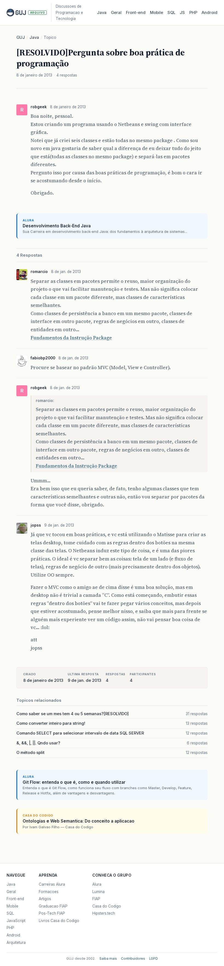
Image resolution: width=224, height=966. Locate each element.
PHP (193, 12)
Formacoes (48, 891)
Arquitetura (16, 942)
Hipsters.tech (103, 913)
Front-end (15, 899)
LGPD (153, 959)
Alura (96, 884)
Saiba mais (108, 959)
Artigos (45, 899)
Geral (116, 12)
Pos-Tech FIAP (52, 913)
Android (209, 12)
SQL (171, 12)
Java (102, 12)
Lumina (98, 891)
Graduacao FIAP (53, 906)
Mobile (156, 12)
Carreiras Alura (52, 884)
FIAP (96, 899)
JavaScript (16, 920)
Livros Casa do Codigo (59, 920)
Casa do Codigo (106, 906)
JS (182, 12)
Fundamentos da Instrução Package (71, 337)
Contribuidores (133, 959)
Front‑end (136, 12)
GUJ (20, 37)
